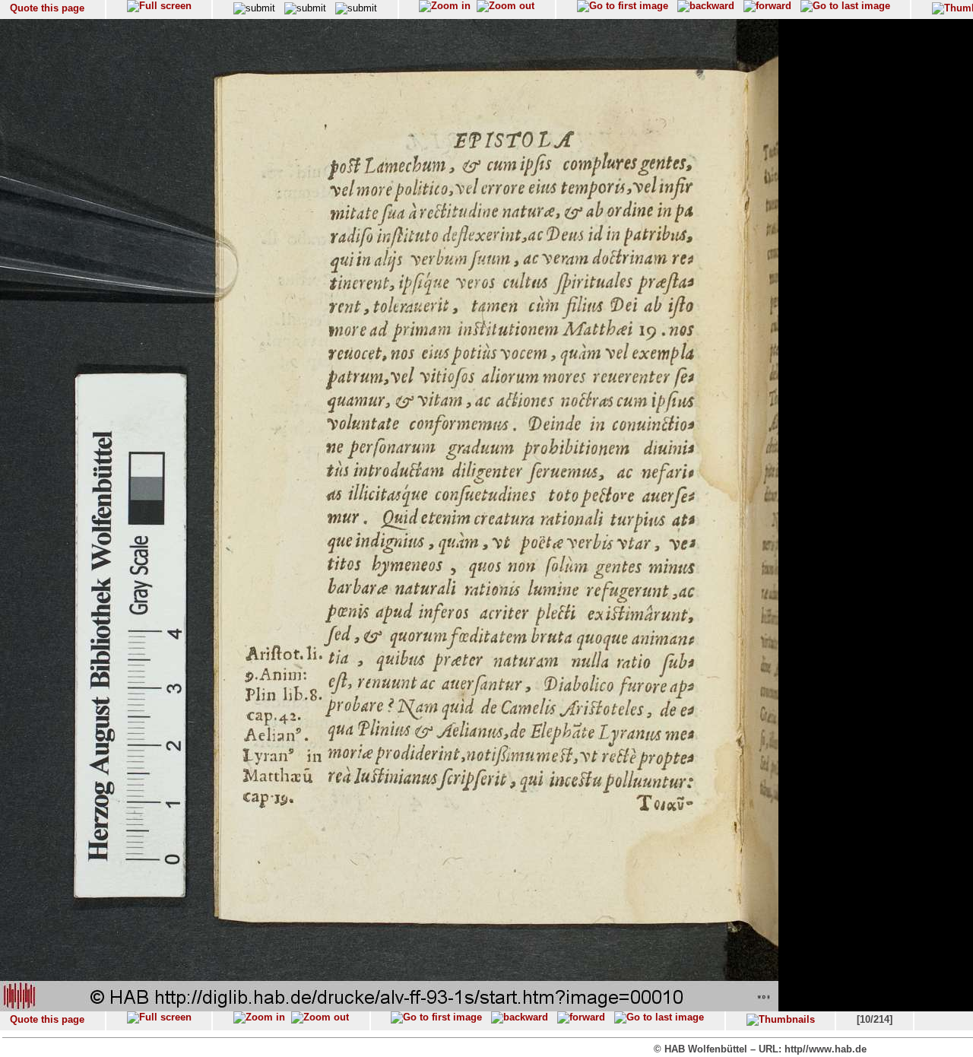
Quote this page (47, 8)
